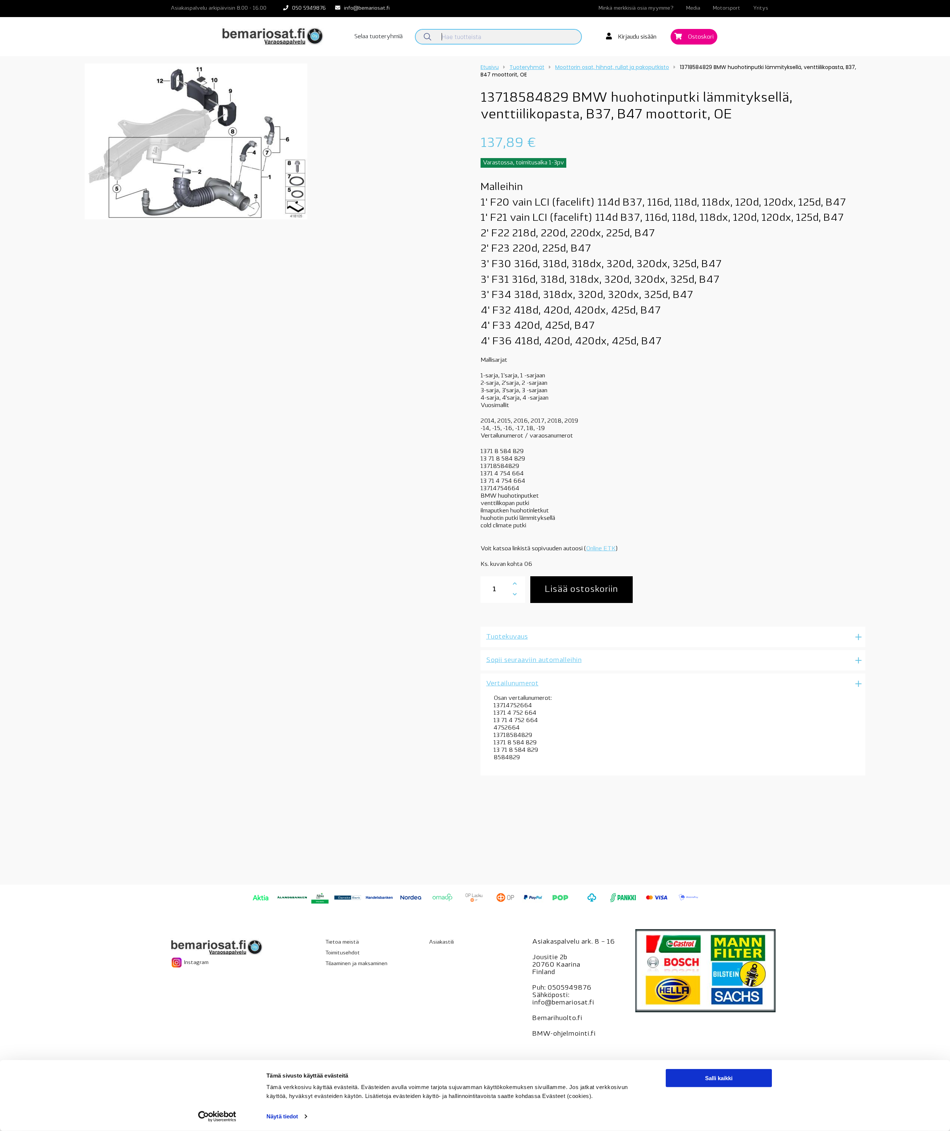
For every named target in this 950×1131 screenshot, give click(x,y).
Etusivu (490, 67)
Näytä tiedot (282, 1116)
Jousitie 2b (549, 957)
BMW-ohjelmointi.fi (564, 1034)
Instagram (196, 963)
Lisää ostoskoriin (581, 589)
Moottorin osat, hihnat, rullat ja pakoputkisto (612, 67)
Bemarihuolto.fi (557, 1018)
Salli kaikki (719, 1078)
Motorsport (726, 8)
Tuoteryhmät (527, 67)
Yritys (760, 8)
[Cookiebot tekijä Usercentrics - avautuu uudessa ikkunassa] (217, 1116)
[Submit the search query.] (427, 36)
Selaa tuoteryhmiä (378, 37)
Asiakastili (441, 942)
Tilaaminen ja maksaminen (356, 964)
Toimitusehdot (342, 953)
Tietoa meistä (342, 942)
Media (693, 8)
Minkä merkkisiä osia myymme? (636, 8)
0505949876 (569, 988)
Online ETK (601, 549)
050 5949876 (309, 8)
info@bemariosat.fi (367, 8)
